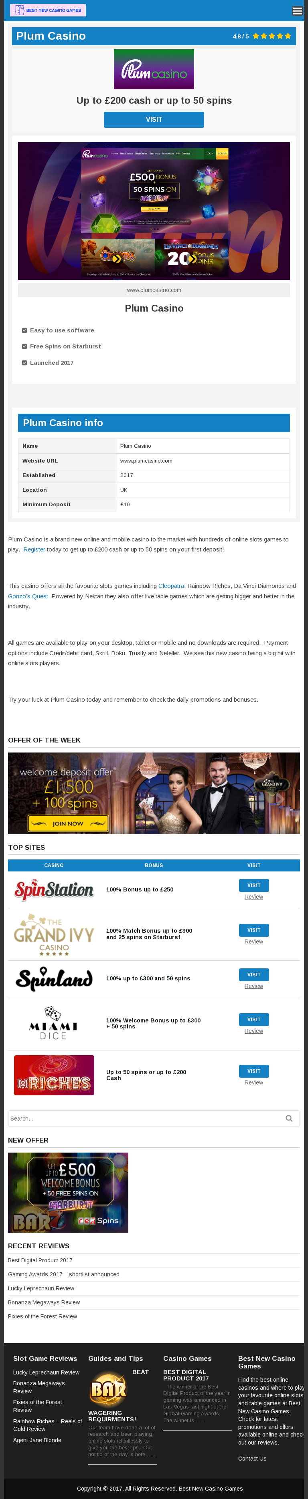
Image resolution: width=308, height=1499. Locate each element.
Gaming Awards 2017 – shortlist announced (64, 1274)
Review (254, 896)
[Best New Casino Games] (48, 15)
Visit (154, 119)
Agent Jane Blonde (37, 1440)
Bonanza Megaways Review (44, 1302)
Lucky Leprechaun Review (41, 1288)
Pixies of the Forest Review (42, 1316)
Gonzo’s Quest (28, 596)
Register (34, 549)
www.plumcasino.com (154, 290)
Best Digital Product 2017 (40, 1260)
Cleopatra (171, 585)
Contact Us (252, 1458)
